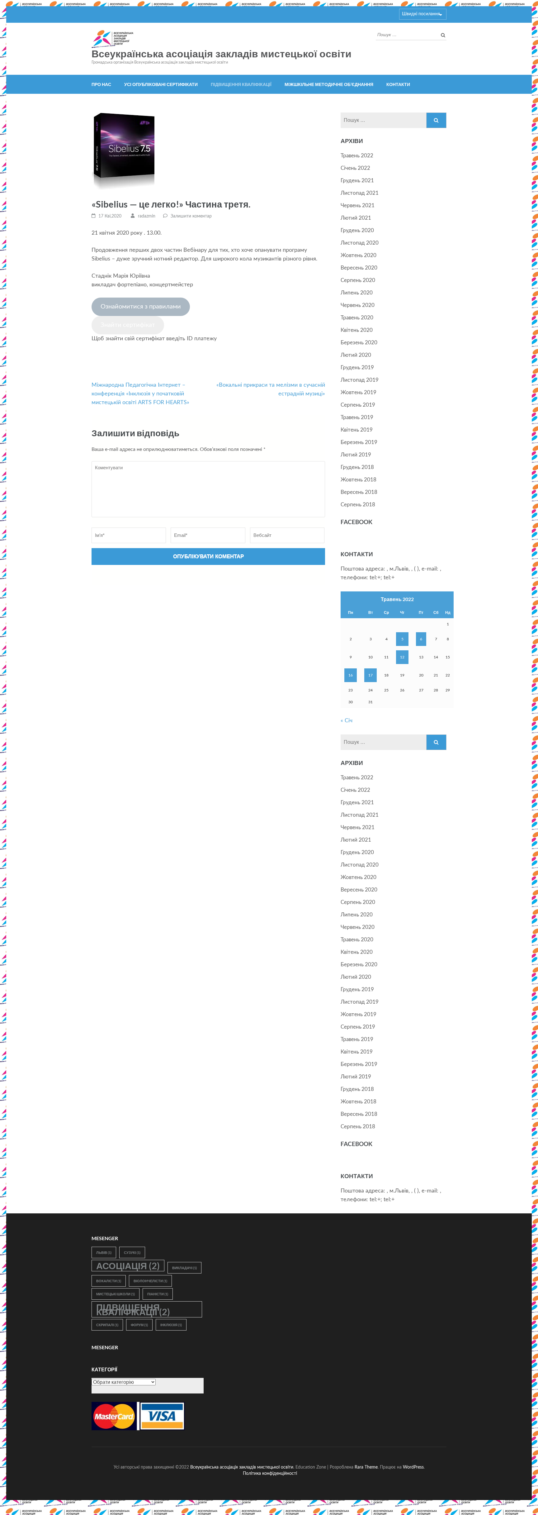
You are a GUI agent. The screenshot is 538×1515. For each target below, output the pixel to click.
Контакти (398, 84)
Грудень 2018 (357, 467)
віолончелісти (150, 1281)
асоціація (128, 1265)
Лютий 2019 (356, 454)
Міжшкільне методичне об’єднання (329, 84)
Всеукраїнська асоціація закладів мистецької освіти (222, 54)
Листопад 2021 (360, 193)
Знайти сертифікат (128, 325)
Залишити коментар (191, 216)
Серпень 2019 (358, 405)
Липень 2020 (357, 292)
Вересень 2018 (359, 492)
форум (139, 1325)
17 (370, 675)
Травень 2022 (357, 155)
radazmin (146, 216)
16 (350, 675)
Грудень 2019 (357, 367)
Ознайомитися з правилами (141, 306)
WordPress (413, 1467)
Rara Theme (366, 1467)
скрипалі (107, 1325)
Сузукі (132, 1252)
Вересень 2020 (359, 267)
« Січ (346, 721)
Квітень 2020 (357, 330)
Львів (103, 1252)
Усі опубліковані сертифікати (161, 84)
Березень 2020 (359, 342)
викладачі (184, 1268)
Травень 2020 (357, 317)
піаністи (157, 1294)
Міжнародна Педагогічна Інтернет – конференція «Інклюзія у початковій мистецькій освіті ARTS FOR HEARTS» (140, 393)
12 (402, 657)
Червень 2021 (358, 205)
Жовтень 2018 (358, 479)
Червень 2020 (358, 305)
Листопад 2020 (360, 243)
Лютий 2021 (356, 218)
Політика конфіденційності (270, 1473)
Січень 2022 (355, 168)
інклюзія (171, 1325)
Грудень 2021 (357, 180)
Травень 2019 (357, 417)
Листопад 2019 (360, 380)
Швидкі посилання (421, 14)
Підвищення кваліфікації (241, 84)
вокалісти (108, 1281)
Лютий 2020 (356, 355)
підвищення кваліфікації (133, 1309)
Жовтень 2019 (358, 392)
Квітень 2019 (357, 430)
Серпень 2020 (358, 280)
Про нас (101, 84)
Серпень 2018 (358, 504)
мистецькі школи (115, 1294)
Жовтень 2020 (358, 255)
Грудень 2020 (357, 230)
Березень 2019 (359, 442)
